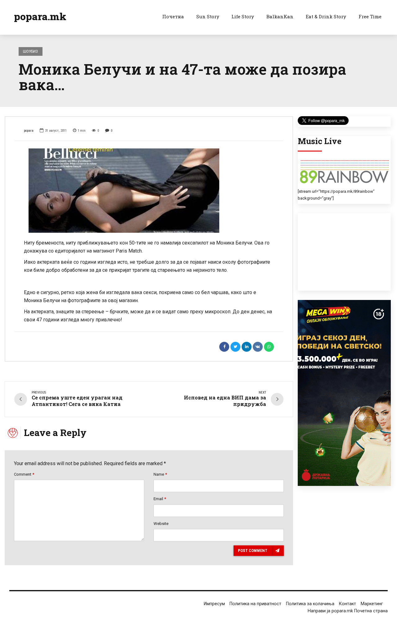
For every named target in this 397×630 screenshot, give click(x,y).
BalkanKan (279, 16)
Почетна (173, 16)
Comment (24, 474)
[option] (149, 190)
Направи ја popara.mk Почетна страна (348, 611)
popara (28, 131)
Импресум (214, 603)
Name (160, 474)
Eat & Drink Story (326, 16)
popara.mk (40, 16)
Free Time (370, 16)
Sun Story (207, 16)
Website (161, 523)
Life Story (242, 16)
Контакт (347, 603)
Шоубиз (30, 51)
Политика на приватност (255, 603)
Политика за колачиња (310, 603)
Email (160, 498)
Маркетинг (372, 603)
